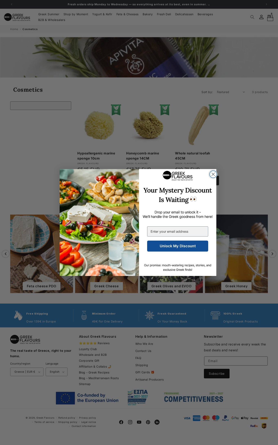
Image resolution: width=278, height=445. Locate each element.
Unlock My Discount (178, 246)
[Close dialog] (213, 174)
